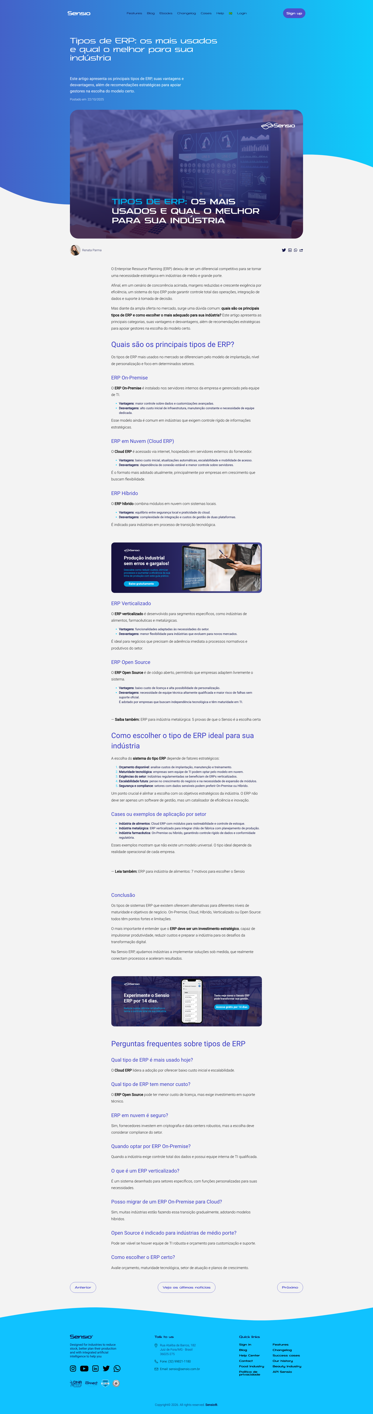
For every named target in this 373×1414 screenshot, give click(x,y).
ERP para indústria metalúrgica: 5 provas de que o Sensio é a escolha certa (201, 719)
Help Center (249, 1355)
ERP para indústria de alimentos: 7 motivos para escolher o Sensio (191, 871)
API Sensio (282, 1371)
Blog (151, 13)
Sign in (245, 1344)
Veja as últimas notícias (187, 1287)
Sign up (294, 13)
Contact (246, 1361)
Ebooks (165, 13)
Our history (283, 1361)
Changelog (186, 13)
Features (134, 13)
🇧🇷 (230, 13)
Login (242, 13)
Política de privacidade (249, 1373)
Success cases (286, 1355)
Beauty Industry (287, 1366)
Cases (206, 13)
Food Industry (251, 1366)
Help (220, 13)
